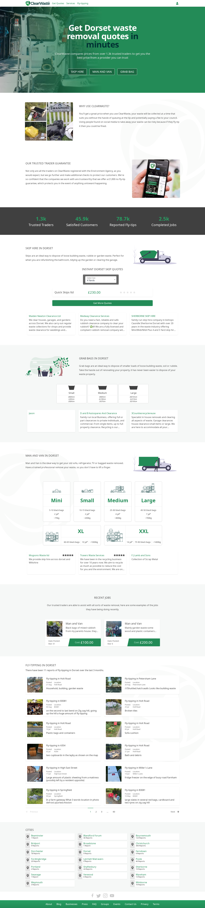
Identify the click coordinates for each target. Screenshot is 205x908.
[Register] (177, 3)
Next (173, 811)
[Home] (38, 3)
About (49, 904)
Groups (105, 904)
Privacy (144, 904)
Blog (58, 904)
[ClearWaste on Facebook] (92, 896)
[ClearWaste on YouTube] (112, 896)
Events (116, 904)
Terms (156, 904)
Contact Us (130, 904)
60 (114, 811)
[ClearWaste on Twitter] (98, 896)
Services (70, 3)
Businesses (71, 904)
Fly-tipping (82, 3)
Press (85, 904)
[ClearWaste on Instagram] (105, 896)
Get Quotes (58, 3)
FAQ (94, 904)
